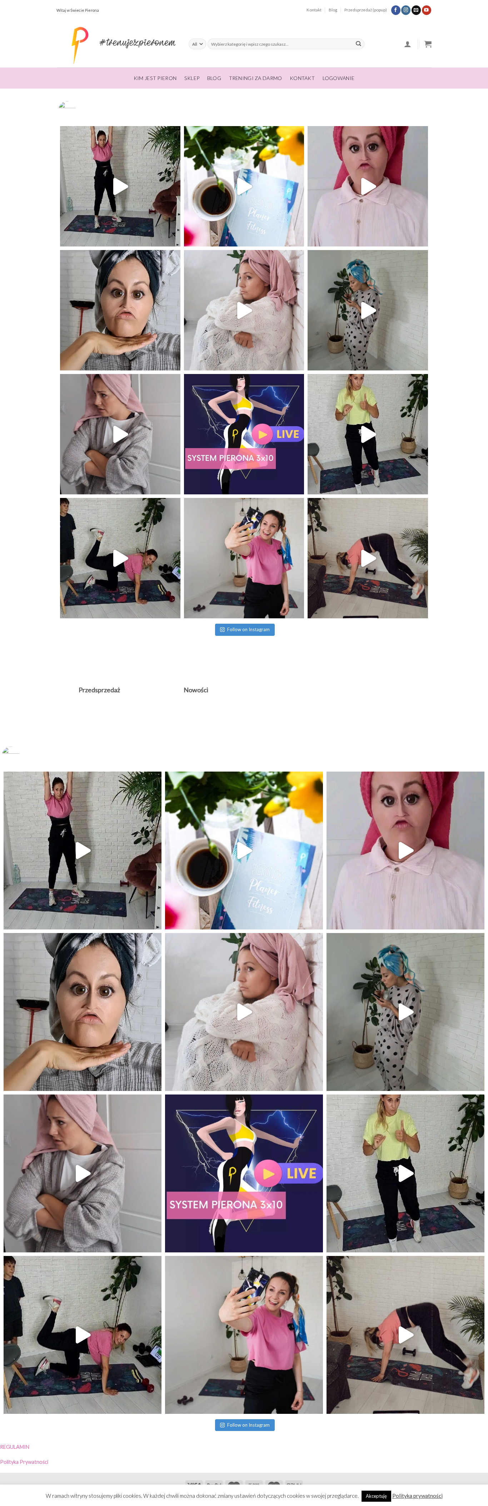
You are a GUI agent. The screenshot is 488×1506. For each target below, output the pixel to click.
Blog (333, 10)
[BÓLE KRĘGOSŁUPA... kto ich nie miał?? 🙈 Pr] (368, 310)
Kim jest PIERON (155, 78)
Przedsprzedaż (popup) (365, 10)
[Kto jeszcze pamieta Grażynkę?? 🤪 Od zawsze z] (120, 434)
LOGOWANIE (339, 78)
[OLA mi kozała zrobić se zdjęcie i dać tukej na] (120, 310)
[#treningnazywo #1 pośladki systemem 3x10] (120, 558)
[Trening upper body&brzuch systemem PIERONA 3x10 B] (368, 434)
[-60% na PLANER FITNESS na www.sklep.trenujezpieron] (244, 186)
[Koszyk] (428, 44)
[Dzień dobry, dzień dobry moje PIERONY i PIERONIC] (244, 558)
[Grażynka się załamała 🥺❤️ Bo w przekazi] (244, 310)
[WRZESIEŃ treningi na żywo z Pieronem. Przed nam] (120, 186)
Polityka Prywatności (24, 1462)
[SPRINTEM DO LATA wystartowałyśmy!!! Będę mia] (368, 558)
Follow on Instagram (248, 629)
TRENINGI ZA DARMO (255, 78)
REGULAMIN (14, 1447)
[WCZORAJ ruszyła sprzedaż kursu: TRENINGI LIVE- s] (244, 434)
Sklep (191, 78)
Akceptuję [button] (376, 1496)
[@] (78, 110)
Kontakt (314, 10)
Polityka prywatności (417, 1495)
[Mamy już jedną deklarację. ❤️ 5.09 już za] (368, 186)
